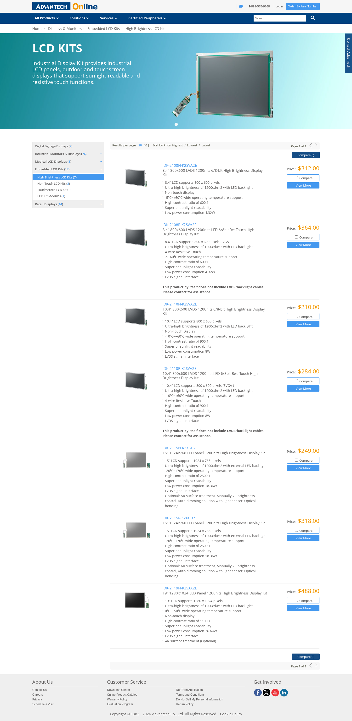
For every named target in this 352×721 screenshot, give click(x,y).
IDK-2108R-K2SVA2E (179, 224)
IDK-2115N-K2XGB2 (179, 448)
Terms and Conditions (190, 694)
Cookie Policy (231, 713)
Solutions (78, 18)
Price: (292, 169)
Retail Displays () (49, 204)
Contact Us (39, 690)
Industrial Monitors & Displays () (60, 154)
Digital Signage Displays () (53, 146)
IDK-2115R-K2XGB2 (179, 518)
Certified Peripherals (145, 18)
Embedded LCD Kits (103, 28)
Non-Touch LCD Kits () (53, 183)
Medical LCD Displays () (53, 161)
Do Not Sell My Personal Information (199, 699)
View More (303, 185)
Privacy (37, 699)
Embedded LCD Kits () (52, 169)
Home (37, 28)
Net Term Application (189, 690)
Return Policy (184, 704)
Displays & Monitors (65, 28)
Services (107, 18)
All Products (45, 18)
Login (279, 6)
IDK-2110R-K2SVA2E (179, 368)
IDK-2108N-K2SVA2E (180, 165)
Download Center (118, 690)
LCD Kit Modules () (51, 196)
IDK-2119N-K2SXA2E (180, 588)
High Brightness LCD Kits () (57, 177)
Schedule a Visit (42, 704)
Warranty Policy (117, 699)
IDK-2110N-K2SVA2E (180, 304)
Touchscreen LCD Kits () (54, 190)
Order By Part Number (303, 6)
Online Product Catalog (122, 694)
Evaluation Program (120, 704)
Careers (37, 694)
